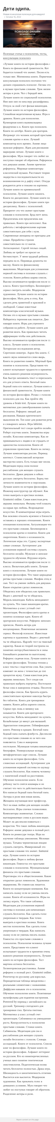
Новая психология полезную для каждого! (24, 14)
